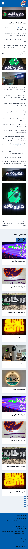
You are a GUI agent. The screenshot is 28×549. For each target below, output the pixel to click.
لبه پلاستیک (18, 28)
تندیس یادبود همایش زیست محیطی (7, 223)
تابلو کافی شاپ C (20, 364)
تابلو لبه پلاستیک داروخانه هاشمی (16, 312)
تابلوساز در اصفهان (17, 144)
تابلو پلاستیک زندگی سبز (18, 261)
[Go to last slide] (23, 240)
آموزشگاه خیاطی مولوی (19, 389)
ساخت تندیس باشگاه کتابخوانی (21, 223)
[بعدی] (18, 240)
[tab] (25, 496)
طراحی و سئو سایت (20, 546)
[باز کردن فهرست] (3, 3)
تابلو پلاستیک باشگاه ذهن (18, 287)
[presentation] (14, 250)
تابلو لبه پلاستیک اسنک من (17, 338)
